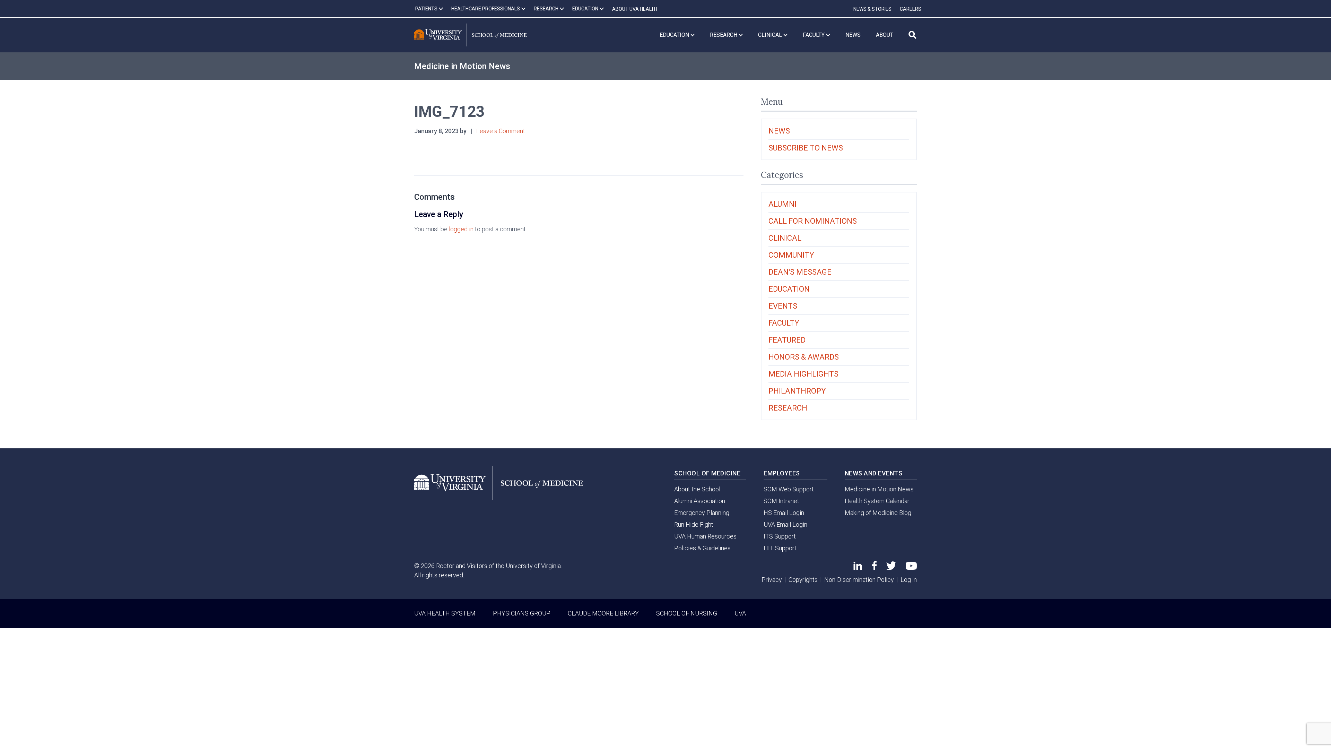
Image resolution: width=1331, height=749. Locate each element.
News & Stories (872, 9)
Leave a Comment (500, 131)
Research (787, 408)
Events (782, 306)
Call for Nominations (812, 221)
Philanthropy (797, 391)
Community (791, 255)
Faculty (783, 323)
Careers (910, 9)
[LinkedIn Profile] (857, 567)
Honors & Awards (803, 357)
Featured (787, 340)
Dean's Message (800, 272)
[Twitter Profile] (891, 567)
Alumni (782, 204)
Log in (909, 579)
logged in (461, 229)
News (779, 131)
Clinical (784, 238)
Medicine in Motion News (462, 66)
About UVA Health (634, 9)
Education (789, 289)
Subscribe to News (805, 148)
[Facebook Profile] (874, 567)
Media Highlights (803, 374)
